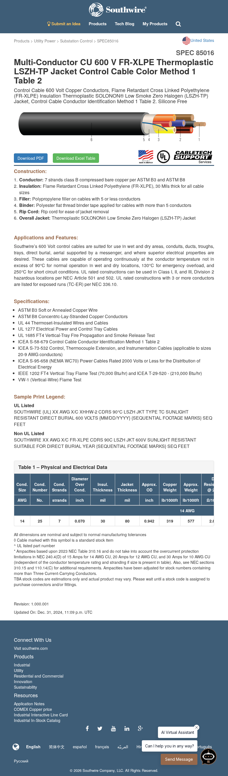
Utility (18, 670)
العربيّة (122, 746)
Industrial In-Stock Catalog (37, 720)
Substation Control (76, 41)
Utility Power (45, 41)
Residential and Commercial (38, 676)
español (80, 746)
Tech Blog (124, 24)
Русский (21, 761)
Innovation (23, 681)
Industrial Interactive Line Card (41, 714)
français (102, 746)
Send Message (179, 759)
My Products (155, 24)
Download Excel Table (75, 158)
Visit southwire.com (31, 648)
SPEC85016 (107, 41)
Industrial (22, 665)
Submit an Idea (65, 24)
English (33, 746)
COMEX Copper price (33, 709)
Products (21, 41)
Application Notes (29, 703)
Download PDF (31, 158)
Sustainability (25, 687)
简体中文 (57, 746)
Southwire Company (99, 770)
